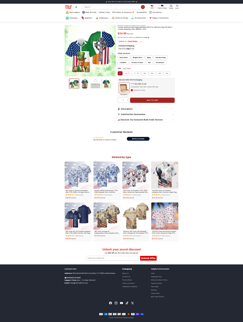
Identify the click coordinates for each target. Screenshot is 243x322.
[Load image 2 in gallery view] (85, 84)
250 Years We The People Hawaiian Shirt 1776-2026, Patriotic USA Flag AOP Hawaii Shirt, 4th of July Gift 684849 (78, 232)
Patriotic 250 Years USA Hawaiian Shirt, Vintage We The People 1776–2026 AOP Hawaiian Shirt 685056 (135, 232)
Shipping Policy (156, 277)
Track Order (155, 293)
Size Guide (155, 287)
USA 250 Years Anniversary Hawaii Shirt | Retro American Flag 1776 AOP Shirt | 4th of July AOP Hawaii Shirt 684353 (164, 232)
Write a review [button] (138, 139)
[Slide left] (67, 83)
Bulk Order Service (157, 297)
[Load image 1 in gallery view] (74, 84)
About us (125, 273)
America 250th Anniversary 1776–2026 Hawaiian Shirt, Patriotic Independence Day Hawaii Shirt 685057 (106, 191)
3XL (152, 73)
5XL (167, 73)
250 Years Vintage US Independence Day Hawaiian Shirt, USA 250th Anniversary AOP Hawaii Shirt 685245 (106, 232)
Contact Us (126, 277)
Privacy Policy (127, 280)
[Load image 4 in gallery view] (106, 84)
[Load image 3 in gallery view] (95, 84)
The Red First (118, 317)
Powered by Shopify (128, 317)
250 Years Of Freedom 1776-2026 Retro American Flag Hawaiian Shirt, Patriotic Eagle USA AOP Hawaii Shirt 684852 (136, 191)
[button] (156, 12)
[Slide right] (114, 83)
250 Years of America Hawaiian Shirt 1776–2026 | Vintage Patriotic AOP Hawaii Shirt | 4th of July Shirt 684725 (78, 191)
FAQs (153, 273)
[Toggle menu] (76, 7)
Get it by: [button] (126, 49)
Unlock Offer (148, 258)
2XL (145, 73)
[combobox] (114, 7)
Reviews (154, 290)
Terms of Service (128, 283)
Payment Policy (156, 283)
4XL (159, 73)
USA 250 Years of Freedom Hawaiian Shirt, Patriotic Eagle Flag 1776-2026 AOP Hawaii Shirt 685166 (164, 191)
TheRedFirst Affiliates (129, 287)
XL (138, 73)
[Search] (143, 7)
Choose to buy (139, 90)
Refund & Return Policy (159, 280)
